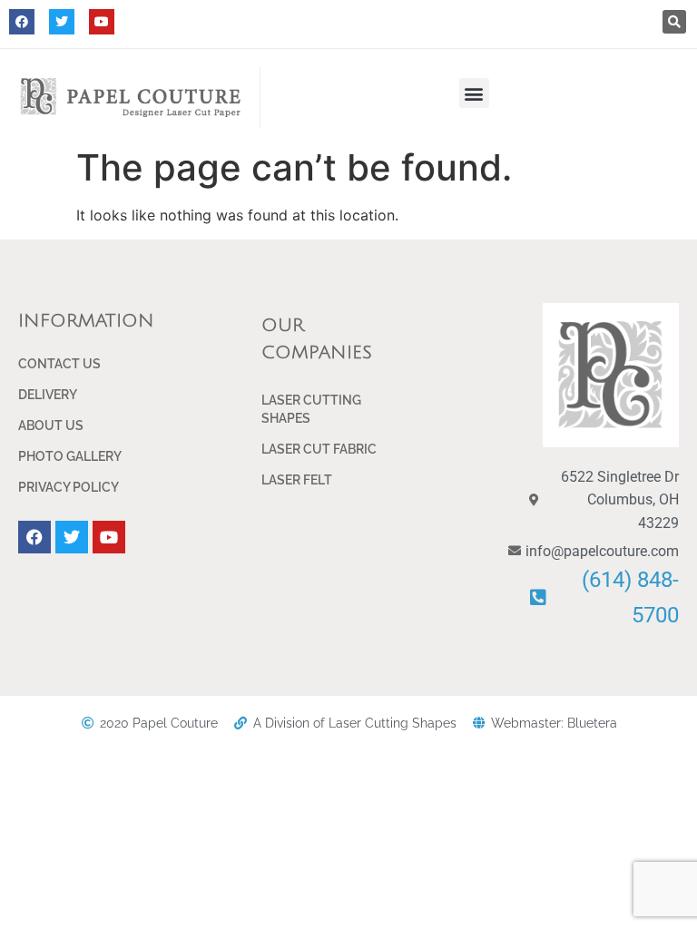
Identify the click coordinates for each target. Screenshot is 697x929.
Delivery (47, 394)
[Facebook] (21, 21)
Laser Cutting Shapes (311, 409)
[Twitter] (61, 21)
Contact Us (59, 364)
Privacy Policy (68, 487)
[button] (674, 22)
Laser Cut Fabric (319, 449)
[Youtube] (101, 21)
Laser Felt (296, 480)
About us (50, 425)
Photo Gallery (70, 456)
